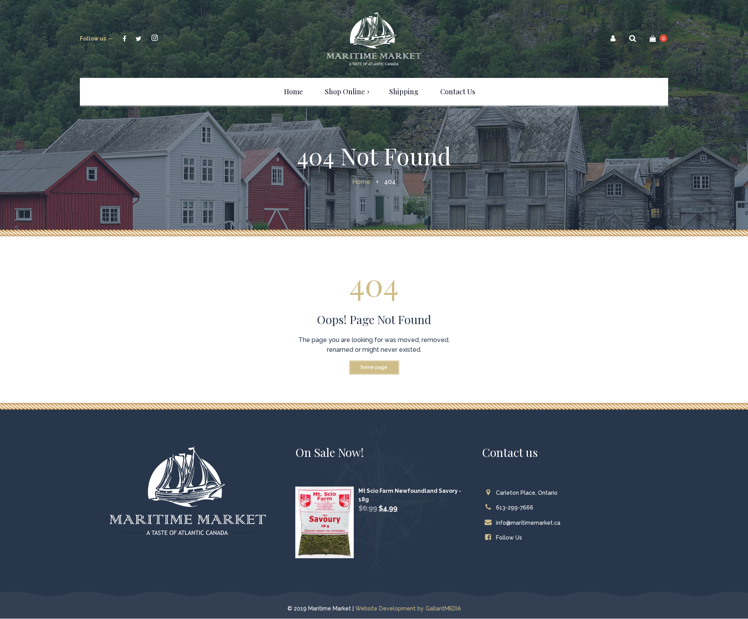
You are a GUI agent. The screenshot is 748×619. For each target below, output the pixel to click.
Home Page (374, 367)
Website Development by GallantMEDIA (408, 608)
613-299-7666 (514, 507)
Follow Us (509, 537)
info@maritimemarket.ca (528, 523)
